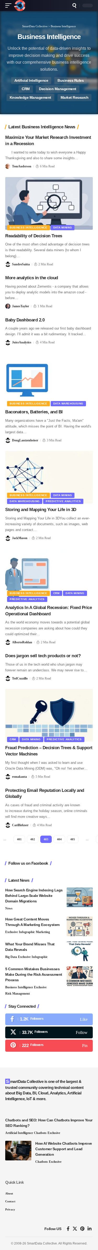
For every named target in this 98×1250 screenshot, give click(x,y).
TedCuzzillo (20, 678)
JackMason (19, 538)
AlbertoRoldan (22, 642)
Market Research (75, 98)
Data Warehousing (68, 403)
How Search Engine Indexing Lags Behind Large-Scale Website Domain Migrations (34, 895)
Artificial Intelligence (31, 81)
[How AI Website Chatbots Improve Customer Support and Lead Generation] (18, 1150)
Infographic (27, 932)
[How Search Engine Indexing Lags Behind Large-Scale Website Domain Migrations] (80, 897)
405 (72, 839)
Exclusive (11, 932)
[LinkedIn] (89, 1229)
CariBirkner (20, 825)
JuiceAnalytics (21, 342)
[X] (49, 1032)
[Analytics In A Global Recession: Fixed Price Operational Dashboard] (49, 575)
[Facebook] (49, 1019)
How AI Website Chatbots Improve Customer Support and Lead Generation (63, 1148)
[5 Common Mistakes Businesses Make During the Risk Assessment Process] (80, 976)
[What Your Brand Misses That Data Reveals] (80, 951)
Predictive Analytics (63, 501)
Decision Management (57, 89)
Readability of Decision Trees (33, 235)
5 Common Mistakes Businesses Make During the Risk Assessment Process (33, 974)
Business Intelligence (28, 227)
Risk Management (17, 993)
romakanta (19, 776)
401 (19, 839)
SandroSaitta (21, 264)
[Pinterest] (49, 1045)
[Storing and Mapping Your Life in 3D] (49, 477)
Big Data (11, 957)
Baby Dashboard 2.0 (24, 319)
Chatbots (40, 1133)
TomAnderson (21, 166)
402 (32, 839)
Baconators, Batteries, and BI (34, 411)
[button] (9, 5)
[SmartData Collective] (19, 5)
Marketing (43, 932)
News (9, 908)
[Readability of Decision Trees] (49, 203)
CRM (26, 89)
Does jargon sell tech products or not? (42, 655)
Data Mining (62, 227)
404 (59, 839)
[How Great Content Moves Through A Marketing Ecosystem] (80, 926)
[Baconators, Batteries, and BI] (49, 379)
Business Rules (70, 81)
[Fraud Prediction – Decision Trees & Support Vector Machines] (49, 715)
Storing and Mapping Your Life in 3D (40, 509)
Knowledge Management (30, 98)
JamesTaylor (20, 306)
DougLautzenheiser (25, 440)
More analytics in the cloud (31, 277)
